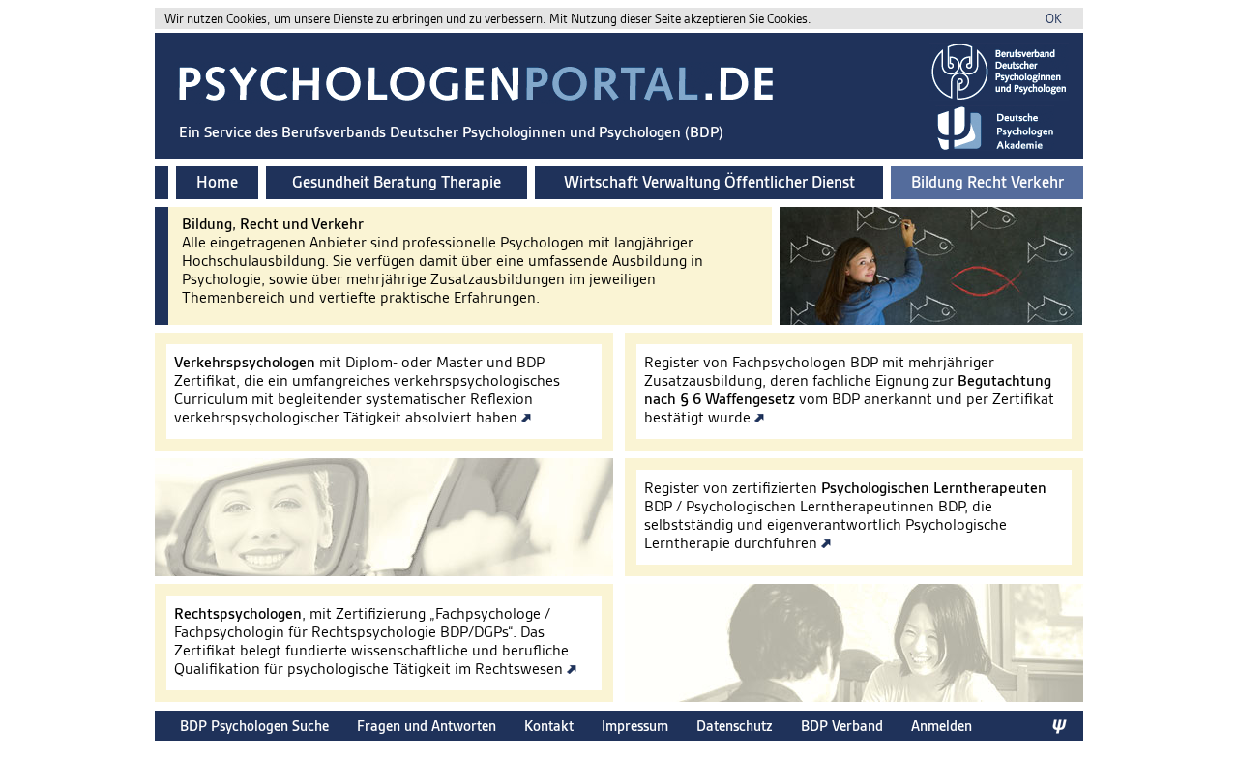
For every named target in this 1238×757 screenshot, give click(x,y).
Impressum (635, 725)
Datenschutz (734, 725)
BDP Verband (842, 725)
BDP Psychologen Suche (254, 725)
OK (1054, 19)
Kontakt (549, 725)
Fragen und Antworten (426, 725)
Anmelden (941, 725)
